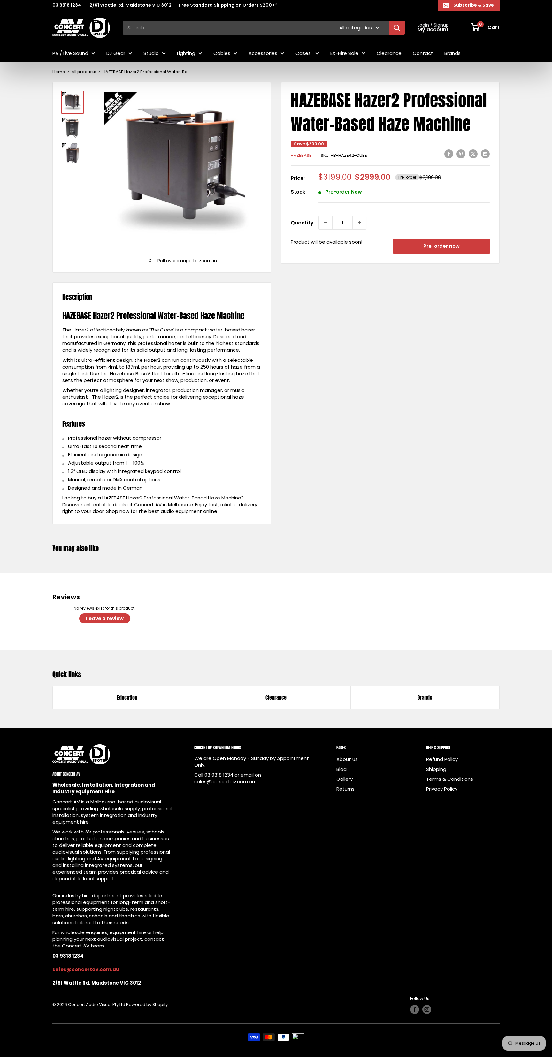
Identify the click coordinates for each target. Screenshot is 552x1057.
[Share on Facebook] (448, 153)
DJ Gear (115, 52)
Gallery (344, 779)
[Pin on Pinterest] (460, 153)
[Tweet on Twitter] (473, 153)
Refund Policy (442, 759)
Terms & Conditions (449, 779)
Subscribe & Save (473, 5)
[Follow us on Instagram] (426, 1009)
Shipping (436, 769)
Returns (345, 789)
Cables (221, 52)
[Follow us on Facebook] (414, 1009)
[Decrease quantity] (325, 222)
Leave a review (105, 618)
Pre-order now (441, 246)
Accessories (263, 52)
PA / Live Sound (70, 52)
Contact (423, 52)
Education (127, 697)
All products (84, 72)
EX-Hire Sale (344, 52)
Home (58, 72)
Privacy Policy (441, 789)
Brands (452, 52)
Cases (303, 52)
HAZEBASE (301, 155)
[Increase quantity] (359, 222)
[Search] (397, 27)
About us (347, 759)
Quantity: (303, 222)
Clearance (389, 52)
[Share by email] (485, 153)
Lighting (186, 52)
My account (433, 29)
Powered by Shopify (147, 1004)
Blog (341, 769)
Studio (151, 52)
